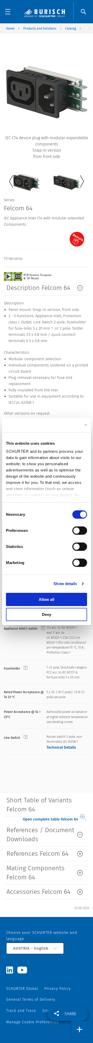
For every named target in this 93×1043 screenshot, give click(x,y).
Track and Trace (21, 1011)
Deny (46, 614)
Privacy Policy (57, 988)
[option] (26, 178)
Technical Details (61, 747)
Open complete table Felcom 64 (50, 819)
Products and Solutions (39, 28)
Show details (65, 583)
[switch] (79, 530)
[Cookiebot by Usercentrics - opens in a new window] (65, 425)
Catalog (70, 28)
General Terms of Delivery (30, 999)
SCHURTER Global (22, 988)
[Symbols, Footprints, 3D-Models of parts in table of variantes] (33, 276)
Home (10, 28)
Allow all (46, 599)
